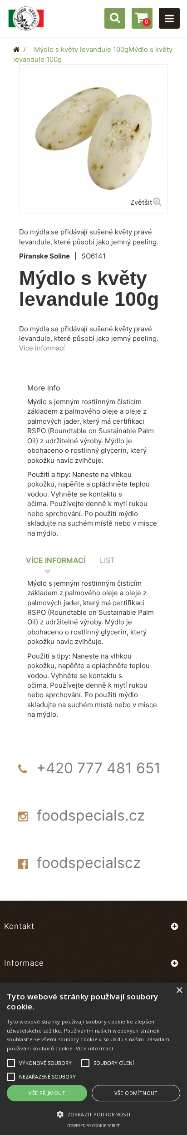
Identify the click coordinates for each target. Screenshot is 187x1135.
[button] (93, 1114)
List (107, 560)
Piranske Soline (44, 256)
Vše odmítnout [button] (136, 1092)
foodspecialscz (89, 863)
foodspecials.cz (91, 815)
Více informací (42, 348)
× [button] (179, 990)
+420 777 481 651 (98, 768)
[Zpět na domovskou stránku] (16, 49)
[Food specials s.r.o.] (26, 18)
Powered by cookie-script (93, 1126)
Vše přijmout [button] (47, 1092)
